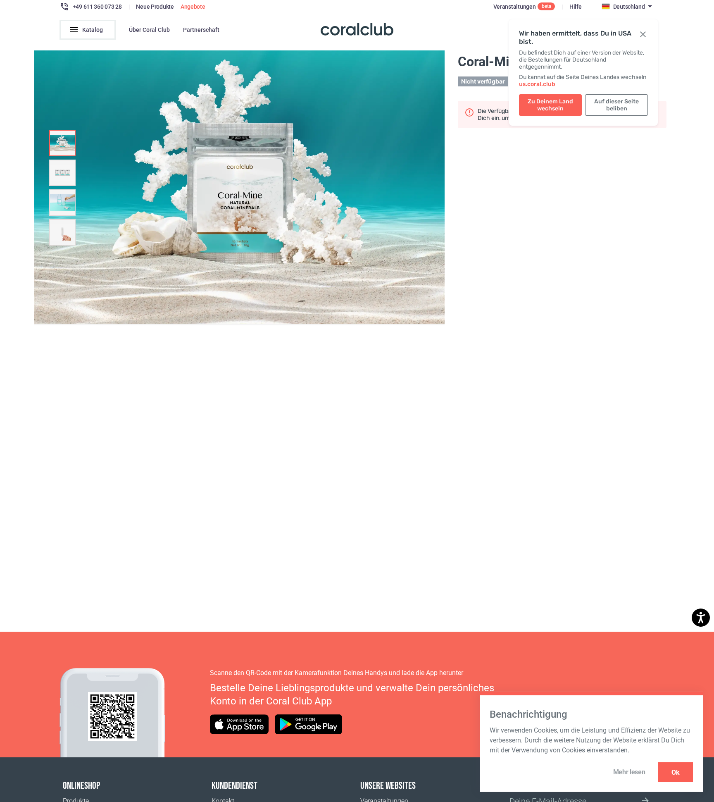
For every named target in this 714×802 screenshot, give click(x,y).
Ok (675, 772)
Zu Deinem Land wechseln (550, 105)
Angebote (193, 7)
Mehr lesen (629, 772)
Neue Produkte (155, 7)
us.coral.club (537, 84)
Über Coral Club (149, 29)
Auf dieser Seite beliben (616, 105)
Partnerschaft (201, 30)
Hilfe (575, 6)
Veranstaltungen (514, 7)
